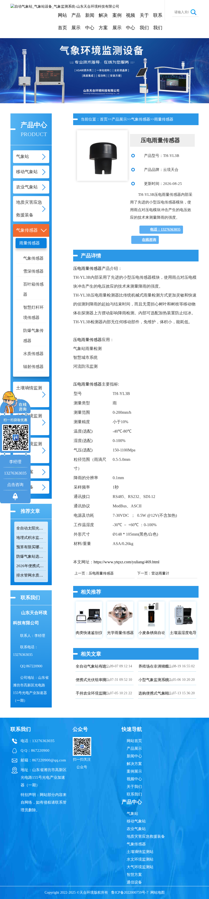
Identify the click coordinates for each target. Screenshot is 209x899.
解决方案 (103, 21)
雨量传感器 (29, 243)
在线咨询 (149, 240)
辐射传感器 (33, 366)
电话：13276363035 (165, 229)
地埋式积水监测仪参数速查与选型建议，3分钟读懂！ (31, 538)
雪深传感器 (33, 271)
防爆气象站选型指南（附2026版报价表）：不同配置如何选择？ (31, 556)
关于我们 (144, 21)
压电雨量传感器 (87, 268)
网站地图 (157, 892)
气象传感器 (33, 258)
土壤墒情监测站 (140, 852)
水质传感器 (33, 353)
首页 (104, 119)
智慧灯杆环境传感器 (33, 312)
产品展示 (76, 21)
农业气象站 (136, 829)
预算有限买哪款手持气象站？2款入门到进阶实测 (31, 547)
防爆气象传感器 (33, 335)
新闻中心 (89, 21)
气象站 (132, 814)
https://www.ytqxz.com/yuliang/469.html (126, 562)
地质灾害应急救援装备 (146, 836)
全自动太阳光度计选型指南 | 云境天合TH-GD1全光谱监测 (31, 528)
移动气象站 (136, 821)
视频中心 (130, 21)
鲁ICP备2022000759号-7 (129, 892)
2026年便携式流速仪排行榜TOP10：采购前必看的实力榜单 (31, 566)
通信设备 (134, 882)
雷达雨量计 (160, 573)
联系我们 (157, 21)
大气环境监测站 (140, 867)
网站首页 (62, 21)
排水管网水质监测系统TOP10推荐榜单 (31, 575)
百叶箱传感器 (33, 289)
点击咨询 (15, 484)
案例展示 (117, 21)
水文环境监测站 (140, 859)
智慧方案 (134, 875)
